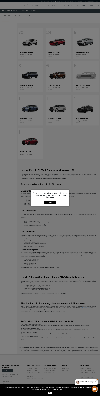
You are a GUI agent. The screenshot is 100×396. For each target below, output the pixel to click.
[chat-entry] (95, 389)
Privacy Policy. (63, 389)
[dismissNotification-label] (97, 379)
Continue (50, 202)
